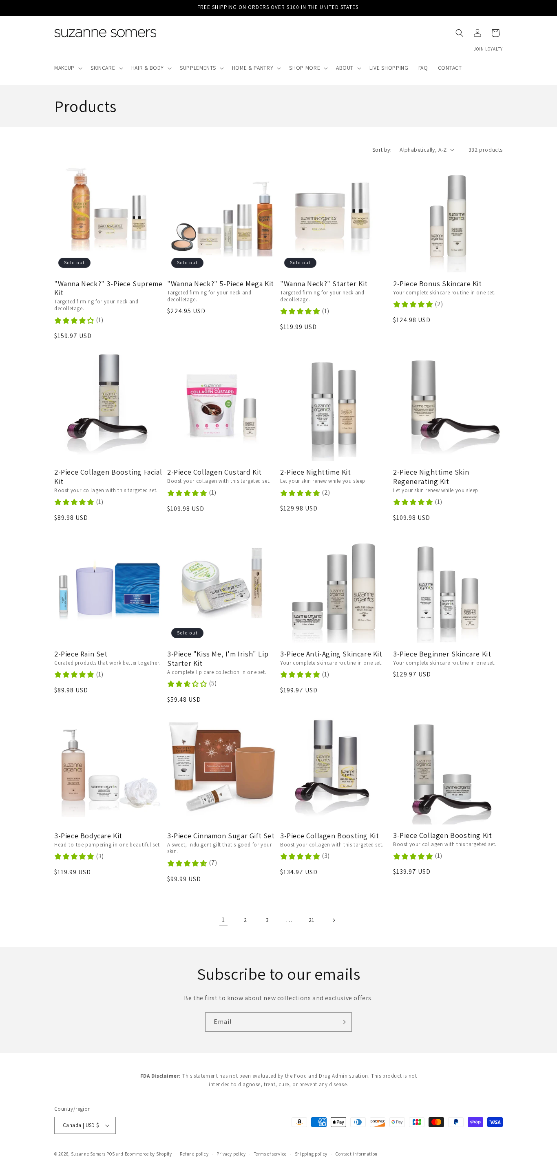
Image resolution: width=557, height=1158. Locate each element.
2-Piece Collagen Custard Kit (214, 472)
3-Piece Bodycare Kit (88, 835)
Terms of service (270, 1153)
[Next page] (334, 920)
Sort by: (381, 149)
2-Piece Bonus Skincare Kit (437, 283)
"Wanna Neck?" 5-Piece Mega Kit (220, 283)
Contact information (357, 1153)
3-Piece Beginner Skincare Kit (442, 654)
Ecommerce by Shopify (148, 1154)
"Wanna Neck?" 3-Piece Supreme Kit (108, 288)
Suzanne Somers (88, 1154)
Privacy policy (231, 1153)
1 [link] (223, 919)
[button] (67, 68)
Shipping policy (311, 1153)
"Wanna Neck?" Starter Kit (324, 283)
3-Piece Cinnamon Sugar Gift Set (221, 835)
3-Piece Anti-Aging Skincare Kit (331, 654)
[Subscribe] (342, 1022)
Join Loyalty (488, 49)
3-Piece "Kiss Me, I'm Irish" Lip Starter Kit (217, 659)
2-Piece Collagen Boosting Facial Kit (108, 477)
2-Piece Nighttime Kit (315, 472)
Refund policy (194, 1153)
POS (110, 1154)
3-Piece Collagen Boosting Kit (329, 835)
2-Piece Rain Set (81, 654)
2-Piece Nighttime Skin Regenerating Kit (431, 477)
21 (311, 920)
